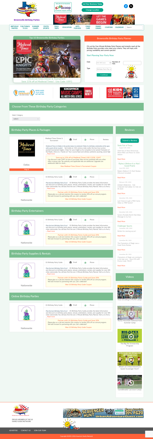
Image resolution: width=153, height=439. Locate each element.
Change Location (92, 10)
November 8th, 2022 (125, 240)
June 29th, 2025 (124, 168)
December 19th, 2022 (125, 198)
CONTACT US (26, 430)
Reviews (106, 139)
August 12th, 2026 (124, 147)
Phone (92, 139)
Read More (121, 159)
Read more (51, 154)
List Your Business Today (92, 4)
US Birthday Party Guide (54, 177)
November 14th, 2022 (125, 228)
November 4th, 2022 (125, 254)
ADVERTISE (13, 430)
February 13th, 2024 (125, 182)
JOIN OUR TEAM (40, 430)
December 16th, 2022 (125, 212)
